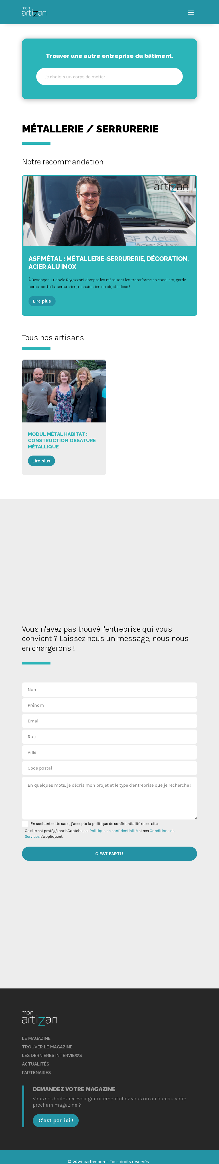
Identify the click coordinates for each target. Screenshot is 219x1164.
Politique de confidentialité (114, 830)
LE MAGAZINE (36, 1038)
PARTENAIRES (36, 1072)
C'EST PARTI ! (109, 853)
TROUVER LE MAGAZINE (47, 1047)
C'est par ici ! (55, 1120)
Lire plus (42, 301)
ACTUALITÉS (35, 1064)
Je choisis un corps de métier (75, 76)
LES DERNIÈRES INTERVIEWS (52, 1055)
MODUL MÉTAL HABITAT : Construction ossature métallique (64, 417)
